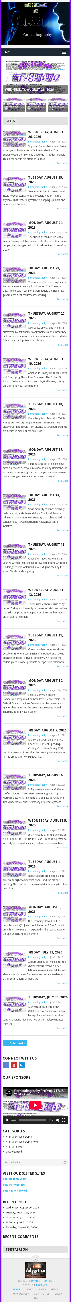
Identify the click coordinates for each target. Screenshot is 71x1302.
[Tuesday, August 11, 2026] (14, 642)
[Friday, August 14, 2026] (14, 502)
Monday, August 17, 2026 (45, 452)
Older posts (17, 1043)
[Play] (7, 1120)
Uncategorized (14, 1151)
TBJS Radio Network (15, 1190)
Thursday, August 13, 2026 (46, 547)
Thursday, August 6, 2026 (46, 777)
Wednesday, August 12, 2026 (45, 592)
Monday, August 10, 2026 (45, 683)
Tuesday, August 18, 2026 (45, 406)
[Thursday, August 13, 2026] (14, 551)
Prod (42, 1289)
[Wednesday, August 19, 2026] (14, 366)
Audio (29, 1289)
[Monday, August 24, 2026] (14, 230)
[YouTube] (14, 1065)
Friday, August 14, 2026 (44, 497)
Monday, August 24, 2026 (45, 225)
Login (58, 1293)
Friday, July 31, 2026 (45, 952)
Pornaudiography (37, 141)
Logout (38, 1297)
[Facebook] (6, 1065)
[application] (35, 1105)
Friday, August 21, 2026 (44, 270)
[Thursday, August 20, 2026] (14, 320)
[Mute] (58, 1120)
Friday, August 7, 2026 (47, 730)
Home (16, 1289)
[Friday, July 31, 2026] (14, 959)
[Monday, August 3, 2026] (14, 914)
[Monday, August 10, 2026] (14, 687)
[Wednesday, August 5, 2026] (14, 827)
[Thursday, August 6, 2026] (14, 782)
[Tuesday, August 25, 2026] (14, 184)
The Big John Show (14, 1178)
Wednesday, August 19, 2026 (45, 361)
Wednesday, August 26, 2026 (45, 134)
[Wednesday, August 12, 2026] (14, 597)
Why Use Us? (21, 1293)
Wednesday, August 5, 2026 (47, 823)
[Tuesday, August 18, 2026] (14, 411)
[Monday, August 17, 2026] (14, 456)
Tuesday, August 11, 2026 (45, 637)
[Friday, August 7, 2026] (14, 737)
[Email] (22, 1065)
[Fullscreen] (63, 1120)
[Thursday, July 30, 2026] (14, 1004)
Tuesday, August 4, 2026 (44, 864)
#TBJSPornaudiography (19, 1136)
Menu (8, 52)
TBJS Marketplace (14, 1184)
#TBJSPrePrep (14, 1146)
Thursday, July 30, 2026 (48, 997)
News (54, 1289)
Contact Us (42, 1293)
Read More (62, 163)
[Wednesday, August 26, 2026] (14, 139)
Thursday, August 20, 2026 (46, 316)
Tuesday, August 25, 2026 (45, 179)
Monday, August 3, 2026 (44, 909)
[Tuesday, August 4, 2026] (14, 869)
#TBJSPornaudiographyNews (22, 1141)
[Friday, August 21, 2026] (14, 275)
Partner (41, 1285)
